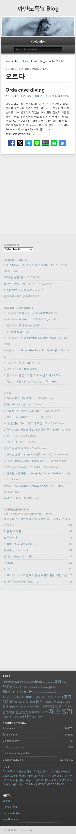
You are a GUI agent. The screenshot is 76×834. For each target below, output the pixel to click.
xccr (28, 696)
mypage (8, 562)
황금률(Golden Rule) (16, 550)
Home (25, 61)
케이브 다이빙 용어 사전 (18, 556)
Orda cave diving (25, 89)
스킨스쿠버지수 (42, 780)
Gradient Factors (21, 686)
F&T (6, 686)
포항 (15, 716)
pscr (53, 686)
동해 (32, 702)
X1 (23, 697)
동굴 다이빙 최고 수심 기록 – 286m (40, 375)
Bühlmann (8, 682)
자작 (45, 712)
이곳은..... (10, 569)
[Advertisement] (38, 196)
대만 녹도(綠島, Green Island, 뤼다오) (26, 461)
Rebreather (15, 691)
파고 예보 (9, 780)
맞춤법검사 (34, 775)
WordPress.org (11, 819)
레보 (40, 701)
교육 (44, 697)
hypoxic (44, 686)
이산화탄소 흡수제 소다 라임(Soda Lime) (28, 454)
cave (19, 681)
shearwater (50, 692)
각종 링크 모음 (12, 531)
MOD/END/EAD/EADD (51, 784)
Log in (6, 800)
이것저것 (67, 775)
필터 (21, 716)
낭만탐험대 (25, 771)
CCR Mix (30, 784)
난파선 (59, 697)
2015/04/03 (11, 95)
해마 (28, 716)
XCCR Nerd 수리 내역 (16, 290)
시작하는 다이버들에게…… (20, 398)
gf (11, 687)
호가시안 (37, 716)
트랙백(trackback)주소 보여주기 (23, 467)
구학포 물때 (41, 771)
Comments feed (12, 813)
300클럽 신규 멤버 (15, 277)
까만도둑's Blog (38, 8)
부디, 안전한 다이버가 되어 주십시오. (26, 423)
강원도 (37, 697)
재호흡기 (61, 710)
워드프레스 (35, 712)
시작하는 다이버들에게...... (20, 544)
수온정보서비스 (59, 771)
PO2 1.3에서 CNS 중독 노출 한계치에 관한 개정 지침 (35, 265)
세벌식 (37, 706)
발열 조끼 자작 (12, 498)
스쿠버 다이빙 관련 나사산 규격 (22, 283)
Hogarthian (35, 686)
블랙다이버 (26, 706)
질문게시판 (10, 442)
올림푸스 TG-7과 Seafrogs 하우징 (39, 313)
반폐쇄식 (48, 701)
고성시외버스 (51, 775)
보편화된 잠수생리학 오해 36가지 (23, 410)
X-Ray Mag (24, 780)
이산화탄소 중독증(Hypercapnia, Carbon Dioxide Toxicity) (37, 473)
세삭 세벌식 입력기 (30, 325)
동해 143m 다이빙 (14, 296)
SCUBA (38, 95)
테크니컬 (7, 716)
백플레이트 (14, 706)
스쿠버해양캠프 (51, 706)
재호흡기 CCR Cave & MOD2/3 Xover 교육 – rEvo (33, 485)
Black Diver (9, 771)
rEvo (32, 691)
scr (40, 692)
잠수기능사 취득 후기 (16, 448)
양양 (18, 711)
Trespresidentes (12, 697)
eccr (64, 681)
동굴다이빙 (21, 702)
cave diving (48, 681)
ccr (58, 680)
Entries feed (10, 807)
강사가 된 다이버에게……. (19, 417)
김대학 (51, 697)
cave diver (33, 681)
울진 (25, 712)
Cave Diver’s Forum (14, 775)
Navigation (38, 41)
